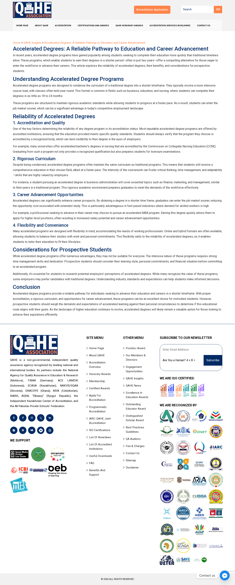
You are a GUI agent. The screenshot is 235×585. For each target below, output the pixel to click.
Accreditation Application (152, 9)
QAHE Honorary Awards (129, 25)
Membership (97, 381)
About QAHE (41, 25)
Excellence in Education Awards (137, 395)
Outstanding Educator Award (136, 406)
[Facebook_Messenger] (225, 575)
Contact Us (203, 25)
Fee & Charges (135, 446)
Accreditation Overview (97, 365)
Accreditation (63, 25)
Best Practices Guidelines (135, 429)
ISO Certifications (99, 430)
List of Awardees (100, 437)
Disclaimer (132, 467)
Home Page (22, 25)
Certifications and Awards (93, 25)
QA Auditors (133, 439)
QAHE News (133, 385)
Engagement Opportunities (134, 369)
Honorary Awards (100, 374)
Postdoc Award (135, 348)
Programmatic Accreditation (98, 409)
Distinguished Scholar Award (135, 418)
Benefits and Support (97, 472)
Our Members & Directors (136, 357)
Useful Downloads (100, 456)
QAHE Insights (135, 378)
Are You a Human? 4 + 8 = (179, 360)
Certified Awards (99, 388)
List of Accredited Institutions (100, 446)
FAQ (91, 463)
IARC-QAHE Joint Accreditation (100, 421)
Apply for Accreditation (97, 398)
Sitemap (131, 460)
